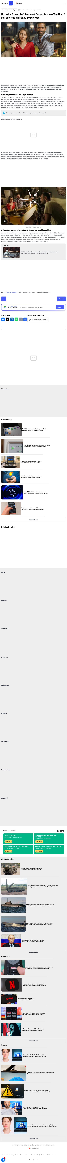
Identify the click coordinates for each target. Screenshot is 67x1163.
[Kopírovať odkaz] (25, 319)
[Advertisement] (33, 72)
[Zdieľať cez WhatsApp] (16, 319)
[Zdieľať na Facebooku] (3, 319)
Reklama (43, 1154)
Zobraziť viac (33, 520)
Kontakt (54, 1154)
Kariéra (49, 1154)
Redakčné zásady (35, 1154)
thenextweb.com (11, 292)
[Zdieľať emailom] (21, 319)
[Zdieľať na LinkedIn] (12, 319)
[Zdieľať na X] (7, 319)
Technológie (12, 10)
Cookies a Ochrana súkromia (22, 1154)
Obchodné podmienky (8, 1154)
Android (4, 10)
